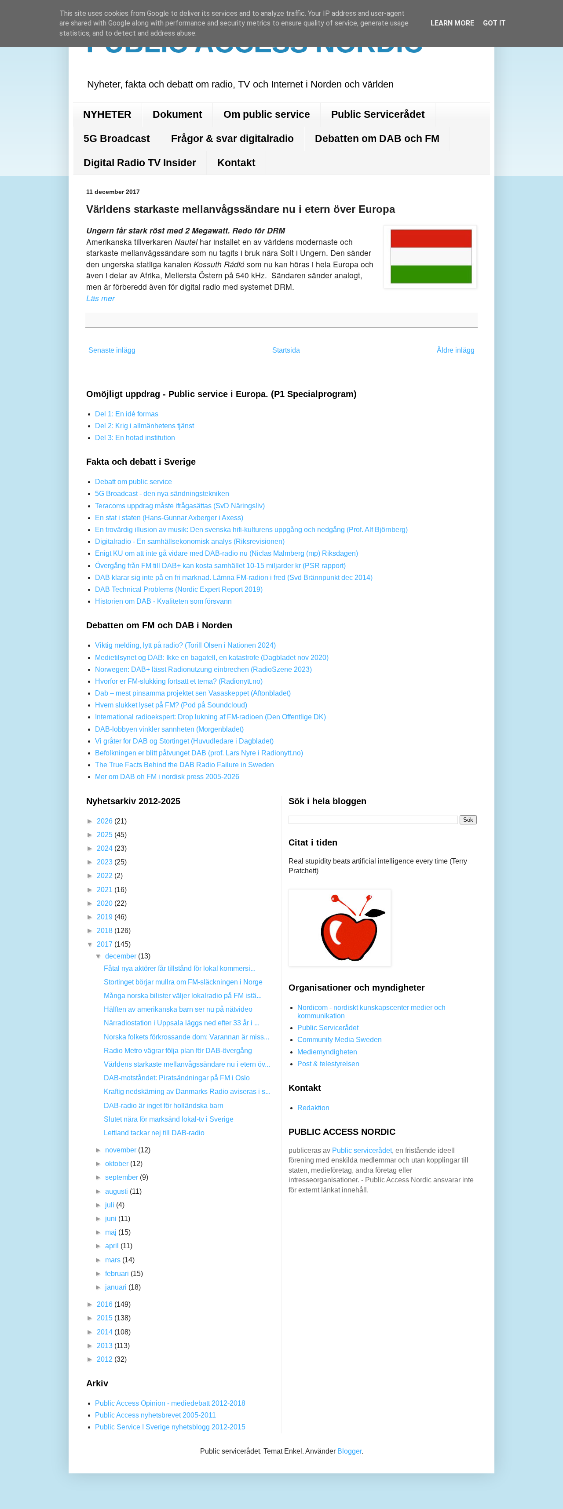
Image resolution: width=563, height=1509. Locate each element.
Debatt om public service (133, 481)
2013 (105, 1345)
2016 (105, 1304)
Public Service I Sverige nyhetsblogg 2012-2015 (170, 1427)
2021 (105, 889)
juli (110, 1205)
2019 (105, 917)
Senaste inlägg (111, 350)
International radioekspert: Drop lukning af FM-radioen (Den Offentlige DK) (210, 717)
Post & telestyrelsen (328, 1064)
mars (113, 1260)
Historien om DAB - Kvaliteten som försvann (163, 601)
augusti (117, 1191)
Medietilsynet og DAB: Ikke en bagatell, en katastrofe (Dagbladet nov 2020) (212, 657)
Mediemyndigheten (327, 1052)
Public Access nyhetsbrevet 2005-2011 (155, 1415)
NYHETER (107, 114)
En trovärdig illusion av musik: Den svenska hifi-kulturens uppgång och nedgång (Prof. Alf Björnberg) (251, 529)
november (121, 1150)
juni (111, 1218)
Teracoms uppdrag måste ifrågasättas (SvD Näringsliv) (180, 506)
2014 (105, 1332)
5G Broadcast (117, 138)
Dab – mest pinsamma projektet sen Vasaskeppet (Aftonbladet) (193, 693)
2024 (105, 848)
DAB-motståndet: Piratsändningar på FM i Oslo (177, 1078)
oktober (117, 1163)
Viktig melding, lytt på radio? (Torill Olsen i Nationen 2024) (185, 645)
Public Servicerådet (378, 114)
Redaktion (313, 1108)
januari (116, 1287)
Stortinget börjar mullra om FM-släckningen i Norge (183, 982)
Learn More (452, 23)
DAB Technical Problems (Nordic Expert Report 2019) (179, 589)
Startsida (286, 350)
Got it (494, 23)
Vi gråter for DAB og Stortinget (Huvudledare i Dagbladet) (184, 741)
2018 (105, 930)
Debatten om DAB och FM (377, 138)
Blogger (349, 1451)
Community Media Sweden (339, 1039)
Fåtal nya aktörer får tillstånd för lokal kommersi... (180, 968)
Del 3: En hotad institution (135, 437)
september (122, 1177)
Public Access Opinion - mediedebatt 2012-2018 (170, 1403)
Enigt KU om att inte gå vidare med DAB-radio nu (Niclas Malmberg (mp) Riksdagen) (226, 553)
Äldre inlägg (456, 350)
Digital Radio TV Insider (140, 162)
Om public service (266, 114)
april (113, 1246)
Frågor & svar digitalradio (232, 138)
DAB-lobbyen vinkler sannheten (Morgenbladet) (169, 729)
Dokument (177, 114)
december (121, 956)
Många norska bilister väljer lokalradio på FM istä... (183, 995)
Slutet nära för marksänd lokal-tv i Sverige (169, 1119)
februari (118, 1273)
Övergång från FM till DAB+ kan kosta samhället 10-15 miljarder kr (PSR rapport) (220, 565)
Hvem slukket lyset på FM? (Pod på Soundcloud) (171, 705)
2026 (105, 821)
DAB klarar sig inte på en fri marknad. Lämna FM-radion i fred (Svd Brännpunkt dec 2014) (234, 577)
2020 (105, 903)
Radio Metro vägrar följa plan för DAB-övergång (178, 1050)
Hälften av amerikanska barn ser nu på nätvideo (178, 1009)
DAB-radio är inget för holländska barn (163, 1105)
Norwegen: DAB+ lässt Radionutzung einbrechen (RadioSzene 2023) (203, 669)
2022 (105, 875)
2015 (105, 1318)
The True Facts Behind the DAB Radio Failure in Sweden (184, 765)
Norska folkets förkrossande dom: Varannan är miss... (186, 1037)
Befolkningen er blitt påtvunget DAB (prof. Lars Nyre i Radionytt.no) (199, 753)
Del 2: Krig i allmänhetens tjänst (144, 426)
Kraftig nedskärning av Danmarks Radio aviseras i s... (187, 1091)
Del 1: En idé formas (126, 414)
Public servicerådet (362, 1150)
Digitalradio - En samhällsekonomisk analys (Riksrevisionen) (190, 541)
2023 (105, 862)
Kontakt (236, 162)
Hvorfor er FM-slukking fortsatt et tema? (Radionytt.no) (179, 681)
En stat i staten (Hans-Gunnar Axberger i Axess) (169, 517)
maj (111, 1232)
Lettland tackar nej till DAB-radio (154, 1133)
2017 (105, 944)
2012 (105, 1359)
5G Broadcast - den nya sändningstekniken (162, 493)
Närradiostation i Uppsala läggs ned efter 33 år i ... (182, 1023)
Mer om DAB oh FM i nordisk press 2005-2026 (167, 776)
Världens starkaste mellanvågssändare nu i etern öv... (187, 1064)
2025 (105, 834)
